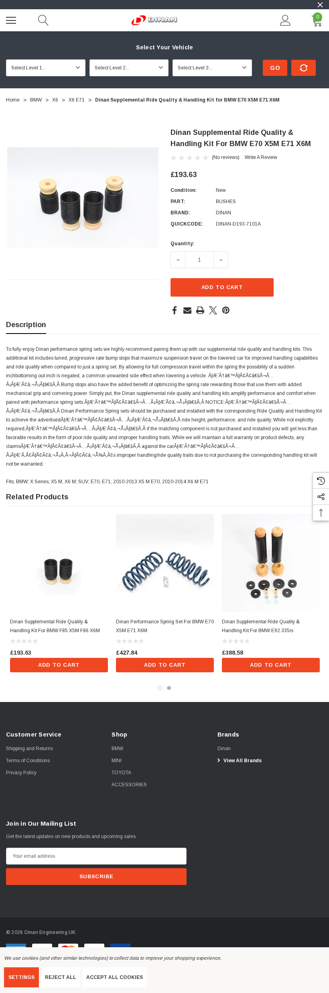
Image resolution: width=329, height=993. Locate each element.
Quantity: (183, 243)
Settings (21, 977)
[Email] (187, 310)
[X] (213, 310)
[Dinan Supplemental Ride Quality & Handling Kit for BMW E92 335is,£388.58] (271, 563)
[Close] (320, 5)
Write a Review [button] (261, 157)
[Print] (200, 310)
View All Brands (242, 760)
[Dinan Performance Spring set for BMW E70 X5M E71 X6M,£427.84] (165, 563)
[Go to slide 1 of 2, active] (160, 688)
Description (26, 325)
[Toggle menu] (12, 19)
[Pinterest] (226, 310)
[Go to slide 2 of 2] (169, 688)
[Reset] (303, 68)
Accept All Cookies (114, 977)
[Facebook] (175, 310)
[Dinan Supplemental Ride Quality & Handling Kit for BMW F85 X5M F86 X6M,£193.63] (59, 563)
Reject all (60, 977)
